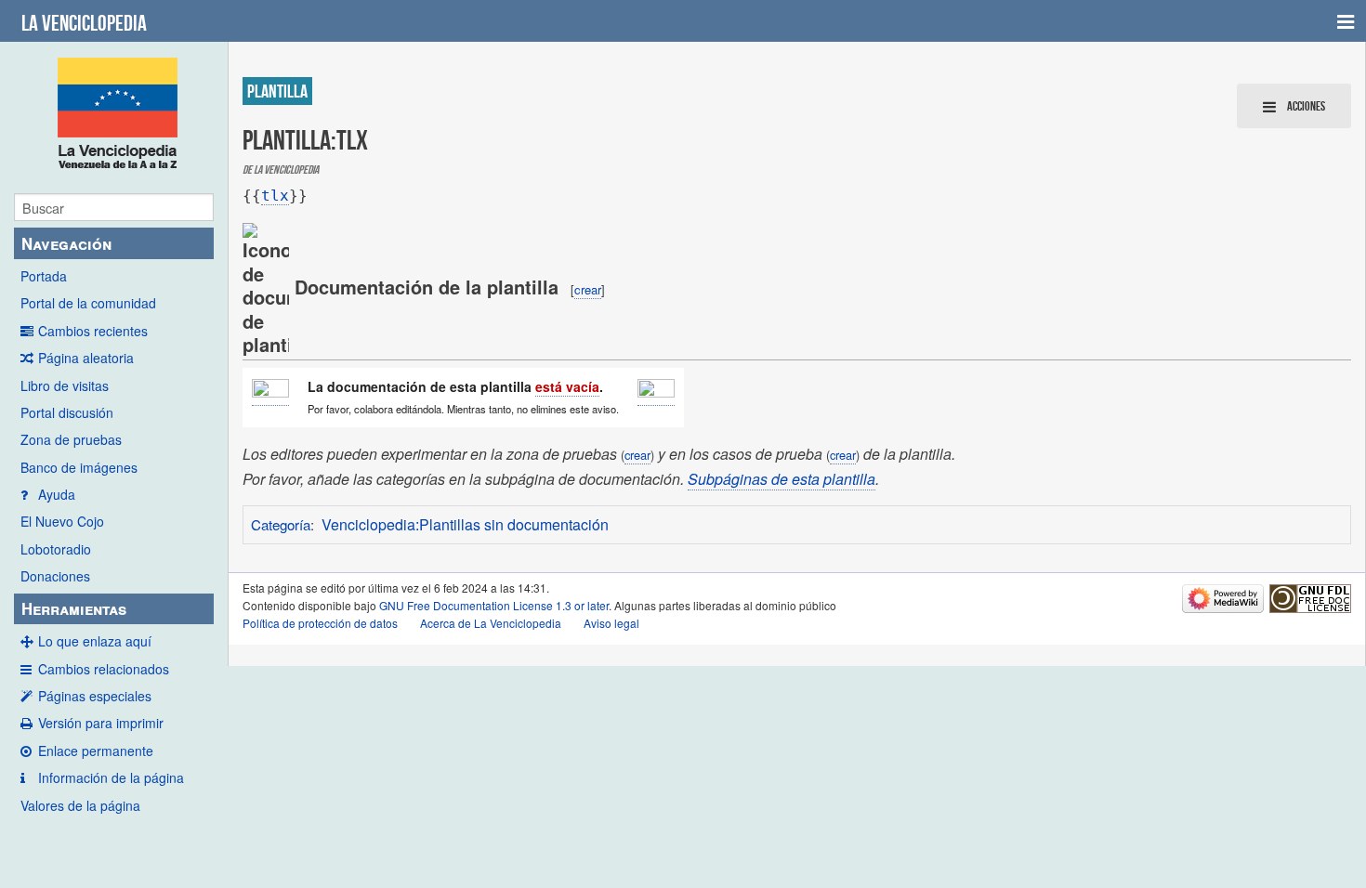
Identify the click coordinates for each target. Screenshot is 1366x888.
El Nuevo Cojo (62, 521)
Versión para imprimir (101, 722)
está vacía (567, 386)
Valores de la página (80, 805)
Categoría (280, 524)
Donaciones (55, 576)
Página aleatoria (86, 357)
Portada (43, 276)
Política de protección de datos (320, 623)
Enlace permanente (95, 750)
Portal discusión (66, 412)
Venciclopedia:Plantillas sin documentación (465, 524)
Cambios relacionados (103, 668)
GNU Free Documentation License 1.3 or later (494, 605)
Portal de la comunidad (88, 303)
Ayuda (56, 494)
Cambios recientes (93, 330)
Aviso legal (611, 623)
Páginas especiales (94, 695)
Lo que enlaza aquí (94, 641)
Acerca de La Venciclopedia (490, 623)
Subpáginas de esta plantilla (781, 479)
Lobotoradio (55, 549)
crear (587, 289)
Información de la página (111, 777)
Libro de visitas (64, 385)
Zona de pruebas (71, 439)
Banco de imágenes (79, 467)
